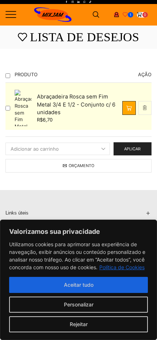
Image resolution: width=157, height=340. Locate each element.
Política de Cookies (122, 267)
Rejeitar (79, 324)
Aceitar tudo (78, 285)
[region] (78, 280)
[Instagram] (73, 2)
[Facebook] (66, 2)
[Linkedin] (78, 2)
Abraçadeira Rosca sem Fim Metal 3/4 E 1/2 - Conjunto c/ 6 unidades (76, 104)
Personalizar (78, 304)
